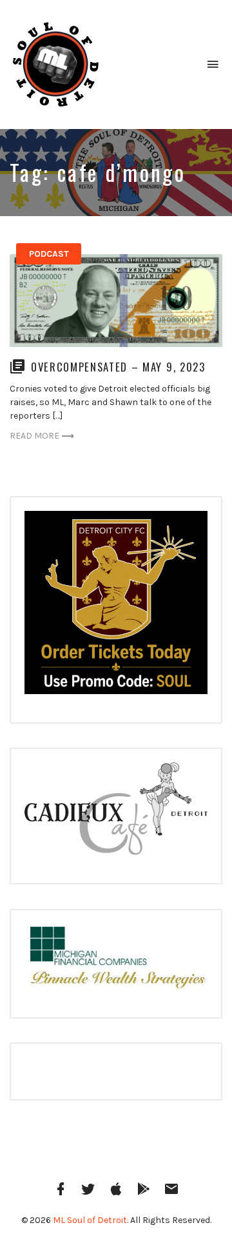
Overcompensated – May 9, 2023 (118, 367)
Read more (34, 435)
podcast (49, 253)
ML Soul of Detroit (90, 1220)
